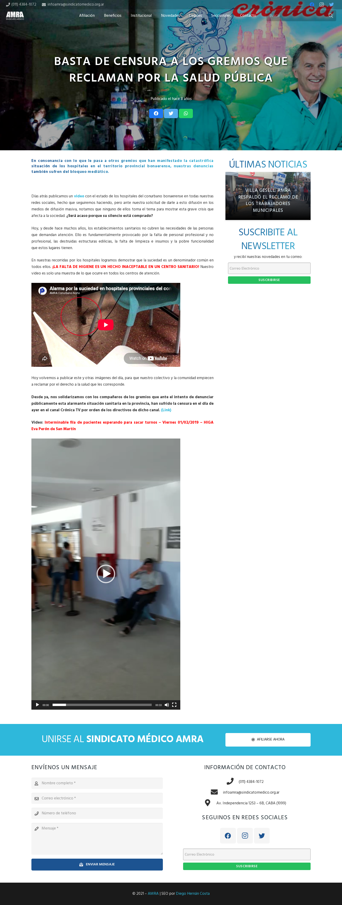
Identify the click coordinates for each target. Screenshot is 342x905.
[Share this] (156, 113)
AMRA (153, 894)
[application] (105, 574)
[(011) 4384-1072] (232, 782)
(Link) (166, 410)
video (79, 196)
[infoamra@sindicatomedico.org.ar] (216, 792)
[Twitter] (331, 4)
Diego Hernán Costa (193, 894)
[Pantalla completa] (174, 705)
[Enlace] (15, 16)
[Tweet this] (171, 113)
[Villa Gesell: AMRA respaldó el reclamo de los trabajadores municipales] (268, 196)
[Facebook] (312, 4)
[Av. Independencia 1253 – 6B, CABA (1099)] (210, 803)
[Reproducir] (37, 705)
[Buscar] (331, 16)
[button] (106, 574)
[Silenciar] (166, 705)
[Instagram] (321, 4)
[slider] (102, 705)
